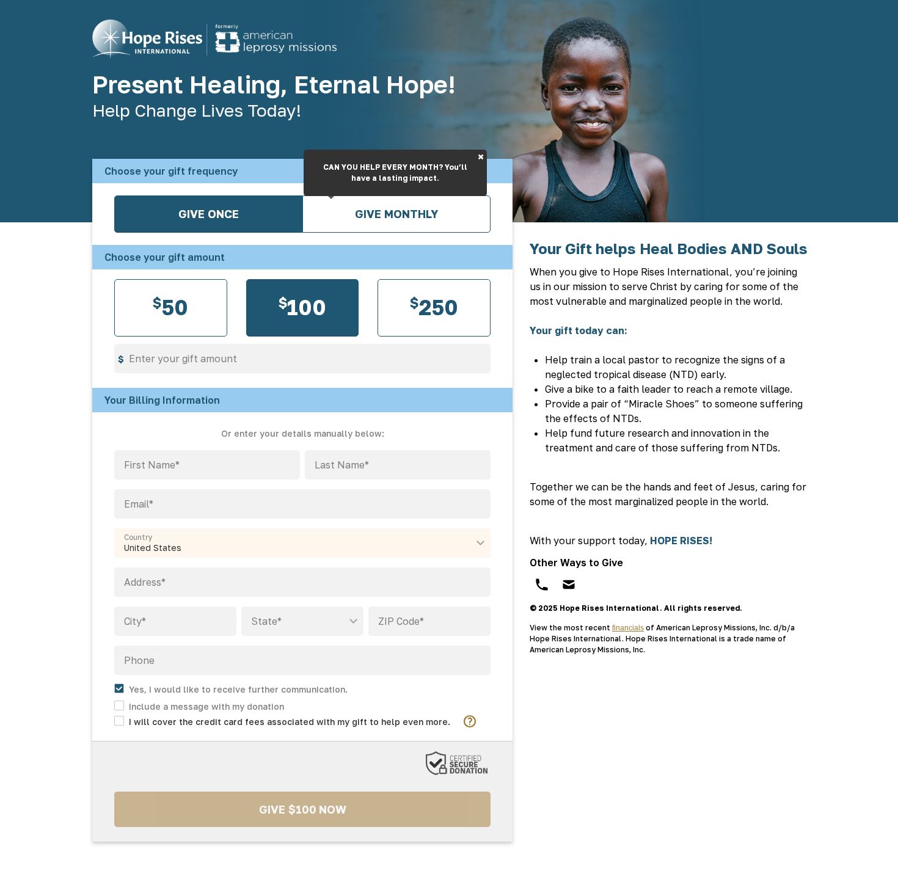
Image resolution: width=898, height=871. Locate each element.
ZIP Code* (401, 621)
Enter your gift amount (183, 358)
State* (266, 621)
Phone (139, 660)
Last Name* (342, 465)
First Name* (152, 465)
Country (138, 537)
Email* (138, 504)
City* (135, 621)
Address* (145, 582)
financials (628, 628)
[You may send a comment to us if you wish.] (199, 705)
